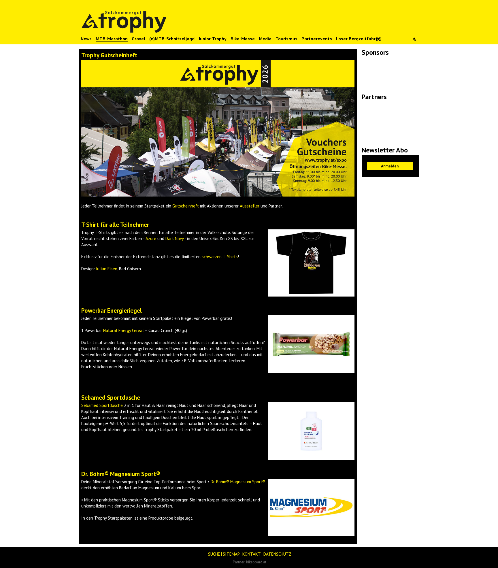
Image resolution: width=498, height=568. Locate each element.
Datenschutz (277, 554)
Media (265, 38)
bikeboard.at (256, 562)
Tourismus (286, 38)
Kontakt (251, 554)
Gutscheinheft (185, 206)
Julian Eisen (106, 268)
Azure (151, 238)
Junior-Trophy (213, 38)
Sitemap (231, 554)
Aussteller (249, 206)
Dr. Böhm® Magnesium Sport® (238, 481)
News (86, 38)
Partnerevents (316, 38)
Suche (214, 554)
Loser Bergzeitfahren (358, 38)
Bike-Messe (243, 38)
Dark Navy (174, 238)
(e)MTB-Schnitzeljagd (172, 38)
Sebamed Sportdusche (102, 405)
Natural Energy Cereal (123, 330)
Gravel (138, 38)
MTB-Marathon (112, 38)
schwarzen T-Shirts (220, 256)
